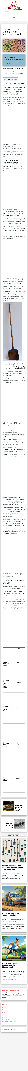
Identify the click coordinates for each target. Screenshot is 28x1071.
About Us (5, 1017)
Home (4, 1007)
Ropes (4, 1012)
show (15, 79)
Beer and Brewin (19, 218)
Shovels (4, 1010)
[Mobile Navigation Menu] (14, 17)
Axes (3, 1015)
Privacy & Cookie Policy (9, 1021)
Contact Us (5, 1019)
